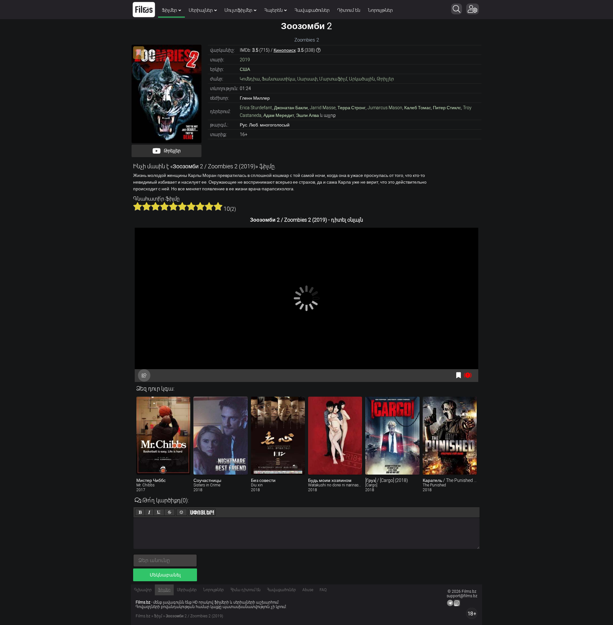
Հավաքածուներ (311, 10)
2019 (245, 59)
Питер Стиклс (447, 107)
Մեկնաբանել (165, 574)
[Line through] (169, 512)
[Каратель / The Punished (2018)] (450, 436)
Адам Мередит (278, 115)
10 (218, 206)
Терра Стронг (351, 107)
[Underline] (159, 512)
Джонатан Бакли (291, 107)
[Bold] (140, 512)
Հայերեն (273, 10)
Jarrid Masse (323, 107)
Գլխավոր (143, 590)
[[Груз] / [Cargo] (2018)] (392, 436)
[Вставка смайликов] (181, 512)
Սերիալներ (201, 10)
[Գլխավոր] (144, 10)
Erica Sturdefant (256, 107)
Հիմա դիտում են (245, 590)
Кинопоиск (285, 50)
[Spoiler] (202, 512)
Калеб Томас (417, 107)
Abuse (307, 590)
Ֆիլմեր (169, 10)
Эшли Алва (307, 115)
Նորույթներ (380, 10)
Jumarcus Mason (384, 107)
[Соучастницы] (220, 436)
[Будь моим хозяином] (335, 436)
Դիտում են (348, 10)
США (245, 69)
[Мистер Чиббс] (163, 436)
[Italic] (149, 512)
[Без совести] (278, 436)
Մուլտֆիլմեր (238, 10)
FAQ (323, 590)
